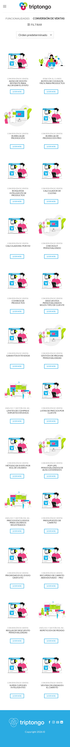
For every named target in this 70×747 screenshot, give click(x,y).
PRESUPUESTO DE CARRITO (52, 521)
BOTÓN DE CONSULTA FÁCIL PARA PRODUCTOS (52, 82)
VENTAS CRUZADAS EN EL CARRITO (52, 686)
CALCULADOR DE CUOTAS (52, 192)
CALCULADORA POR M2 (18, 246)
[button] (5, 6)
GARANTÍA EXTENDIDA (18, 356)
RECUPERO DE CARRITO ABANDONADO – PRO (52, 576)
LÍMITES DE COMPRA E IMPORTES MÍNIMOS (18, 412)
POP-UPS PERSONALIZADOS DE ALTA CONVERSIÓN (52, 468)
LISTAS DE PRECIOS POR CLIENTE (52, 412)
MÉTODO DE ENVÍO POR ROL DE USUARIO (18, 467)
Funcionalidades (17, 18)
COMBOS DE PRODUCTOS (18, 302)
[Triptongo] (35, 6)
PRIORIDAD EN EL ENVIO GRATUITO (18, 576)
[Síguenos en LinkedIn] (61, 722)
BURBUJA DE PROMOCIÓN (18, 137)
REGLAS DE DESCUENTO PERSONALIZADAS (18, 631)
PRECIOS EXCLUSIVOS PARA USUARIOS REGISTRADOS (18, 522)
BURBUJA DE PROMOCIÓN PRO (52, 137)
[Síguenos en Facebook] (49, 722)
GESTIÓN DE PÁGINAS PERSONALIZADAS (52, 357)
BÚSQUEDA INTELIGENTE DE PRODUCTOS (18, 193)
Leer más (17, 92)
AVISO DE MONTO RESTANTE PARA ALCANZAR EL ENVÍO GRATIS (18, 83)
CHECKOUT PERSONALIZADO (52, 247)
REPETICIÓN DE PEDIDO (52, 630)
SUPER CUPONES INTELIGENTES (18, 686)
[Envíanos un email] (57, 722)
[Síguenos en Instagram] (53, 722)
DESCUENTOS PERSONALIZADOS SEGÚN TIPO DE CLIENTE (52, 303)
